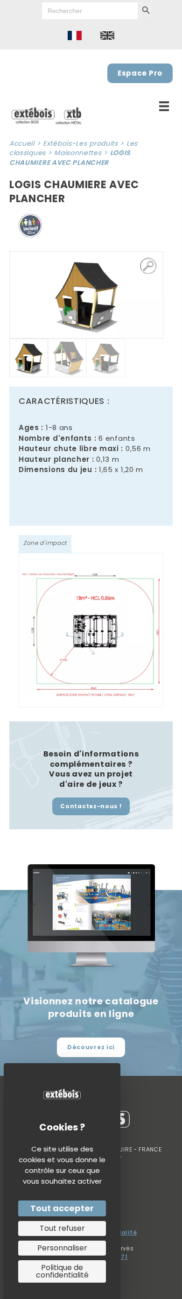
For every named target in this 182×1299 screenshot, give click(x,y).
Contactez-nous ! (90, 806)
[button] (148, 266)
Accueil (22, 143)
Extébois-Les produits (80, 143)
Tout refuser (62, 1228)
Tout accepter (62, 1208)
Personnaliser (62, 1248)
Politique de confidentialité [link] (62, 1271)
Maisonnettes (77, 152)
